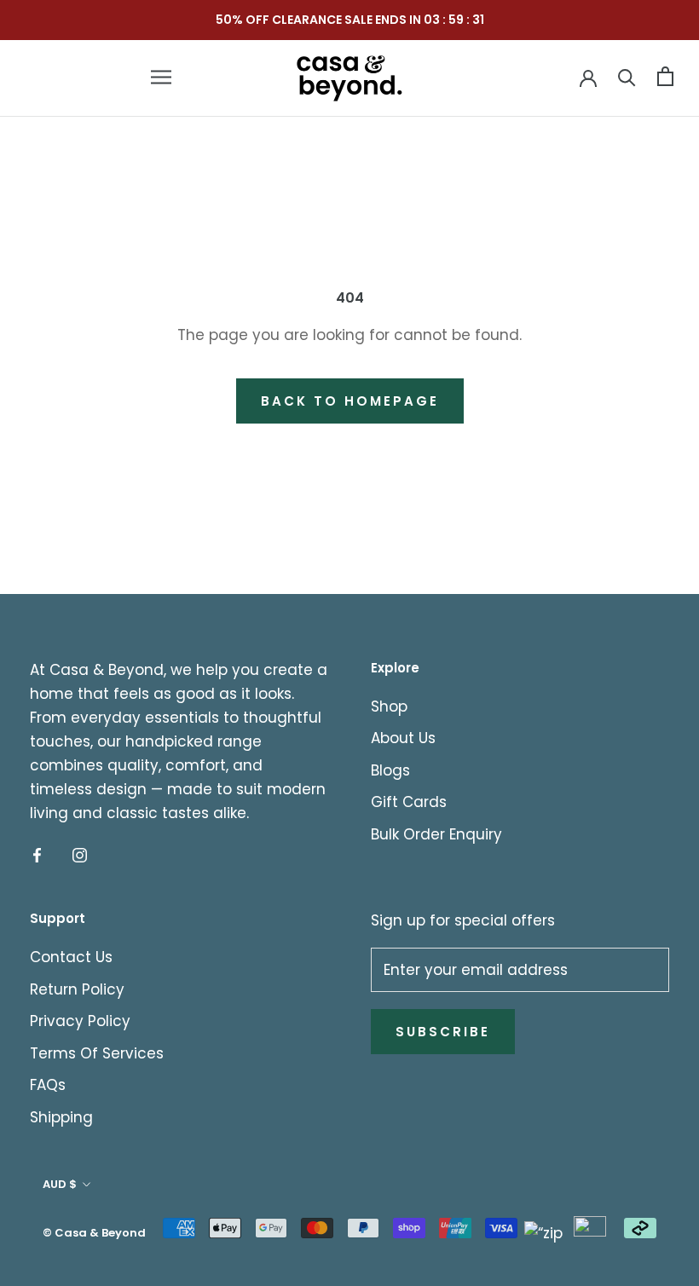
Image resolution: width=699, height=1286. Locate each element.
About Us (403, 738)
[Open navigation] (161, 76)
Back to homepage (350, 401)
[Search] (627, 76)
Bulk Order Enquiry (436, 834)
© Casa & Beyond (94, 1233)
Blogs (390, 770)
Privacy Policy (80, 1021)
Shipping (61, 1117)
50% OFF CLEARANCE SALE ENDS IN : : (350, 19)
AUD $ (60, 1184)
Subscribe (443, 1032)
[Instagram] (79, 854)
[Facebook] (37, 854)
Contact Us (71, 957)
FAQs (48, 1085)
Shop (389, 706)
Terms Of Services (97, 1053)
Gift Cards (409, 802)
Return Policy (77, 989)
